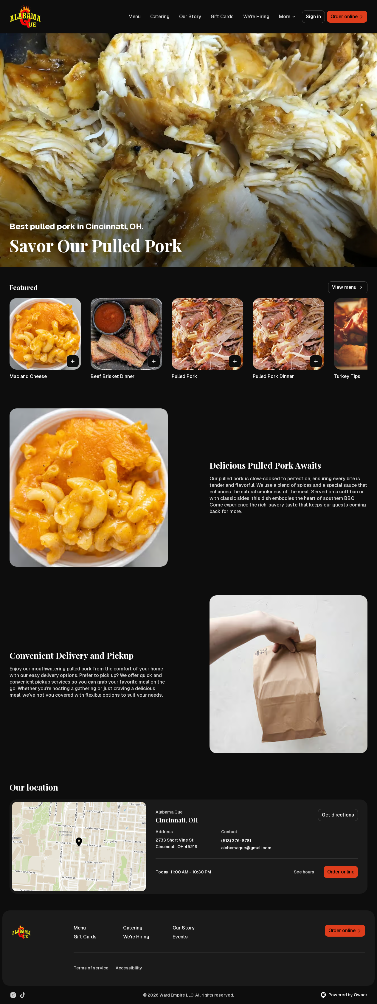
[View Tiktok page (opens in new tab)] (22, 995)
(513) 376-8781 (236, 841)
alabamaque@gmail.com (246, 848)
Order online (340, 872)
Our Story (190, 16)
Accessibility (129, 968)
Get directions (338, 815)
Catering (160, 16)
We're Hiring (256, 16)
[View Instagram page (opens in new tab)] (13, 995)
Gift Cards (222, 16)
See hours (304, 872)
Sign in (313, 16)
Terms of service (91, 968)
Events (180, 937)
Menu (134, 16)
